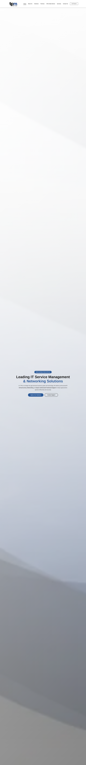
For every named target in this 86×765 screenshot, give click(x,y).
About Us (30, 3)
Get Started (74, 3)
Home (24, 3)
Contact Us (65, 3)
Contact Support (51, 395)
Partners (42, 3)
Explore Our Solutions (36, 395)
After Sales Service (50, 3)
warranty (59, 3)
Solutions (36, 3)
